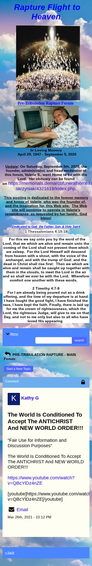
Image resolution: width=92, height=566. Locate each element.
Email (22, 509)
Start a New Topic (18, 369)
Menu (14, 334)
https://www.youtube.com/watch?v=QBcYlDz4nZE (41, 480)
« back (9, 553)
